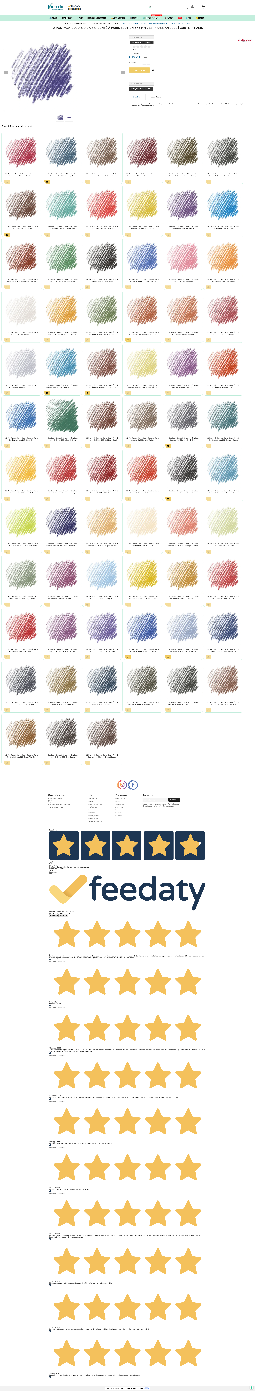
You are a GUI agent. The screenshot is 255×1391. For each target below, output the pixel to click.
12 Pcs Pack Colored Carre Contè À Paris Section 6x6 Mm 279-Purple (223, 333)
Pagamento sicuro (95, 804)
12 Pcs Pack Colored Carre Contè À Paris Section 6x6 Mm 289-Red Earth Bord (102, 439)
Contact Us (92, 807)
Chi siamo (92, 801)
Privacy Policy (93, 816)
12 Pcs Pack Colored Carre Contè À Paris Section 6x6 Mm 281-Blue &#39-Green (62, 386)
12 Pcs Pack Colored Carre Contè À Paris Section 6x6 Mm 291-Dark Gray (183, 439)
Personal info (120, 798)
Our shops (92, 813)
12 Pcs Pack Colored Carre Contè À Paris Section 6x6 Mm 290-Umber (142, 439)
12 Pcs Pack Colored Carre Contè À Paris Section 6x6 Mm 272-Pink (183, 280)
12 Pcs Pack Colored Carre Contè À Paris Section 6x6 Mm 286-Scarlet (223, 386)
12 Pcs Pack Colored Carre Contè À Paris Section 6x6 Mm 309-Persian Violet (62, 597)
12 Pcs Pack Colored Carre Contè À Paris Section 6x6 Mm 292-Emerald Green (223, 439)
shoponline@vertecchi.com (60, 804)
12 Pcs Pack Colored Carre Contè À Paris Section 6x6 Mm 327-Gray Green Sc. (183, 703)
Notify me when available (142, 43)
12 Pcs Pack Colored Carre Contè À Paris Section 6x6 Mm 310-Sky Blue (102, 597)
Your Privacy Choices (135, 1388)
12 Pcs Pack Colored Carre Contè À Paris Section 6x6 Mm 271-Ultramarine (142, 280)
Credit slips (119, 804)
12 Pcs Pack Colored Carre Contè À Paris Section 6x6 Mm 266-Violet (183, 228)
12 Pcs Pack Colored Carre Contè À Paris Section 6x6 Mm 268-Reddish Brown (21, 280)
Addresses (119, 807)
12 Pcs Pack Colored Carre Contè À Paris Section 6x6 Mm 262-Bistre (21, 228)
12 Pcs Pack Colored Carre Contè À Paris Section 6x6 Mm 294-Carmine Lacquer (62, 492)
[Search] (150, 7)
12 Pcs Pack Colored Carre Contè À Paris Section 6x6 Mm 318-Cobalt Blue (142, 650)
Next (123, 72)
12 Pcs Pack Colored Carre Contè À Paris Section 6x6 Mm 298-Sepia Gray (183, 492)
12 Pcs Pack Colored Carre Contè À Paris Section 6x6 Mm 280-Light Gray (21, 386)
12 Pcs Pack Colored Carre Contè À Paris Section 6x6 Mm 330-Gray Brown (62, 756)
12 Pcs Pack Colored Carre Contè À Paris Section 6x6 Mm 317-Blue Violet (102, 650)
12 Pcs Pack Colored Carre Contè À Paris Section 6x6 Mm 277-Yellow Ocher (142, 333)
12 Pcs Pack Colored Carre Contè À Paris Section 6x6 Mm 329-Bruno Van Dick (21, 756)
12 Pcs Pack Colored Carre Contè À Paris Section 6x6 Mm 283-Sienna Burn (102, 386)
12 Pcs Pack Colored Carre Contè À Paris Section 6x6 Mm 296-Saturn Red (142, 492)
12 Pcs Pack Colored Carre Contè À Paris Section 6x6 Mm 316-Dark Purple (62, 650)
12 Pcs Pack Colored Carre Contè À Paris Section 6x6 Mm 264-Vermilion (102, 228)
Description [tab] (137, 97)
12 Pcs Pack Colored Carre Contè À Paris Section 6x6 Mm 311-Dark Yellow (142, 597)
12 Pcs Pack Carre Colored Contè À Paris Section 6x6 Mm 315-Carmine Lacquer (142, 175)
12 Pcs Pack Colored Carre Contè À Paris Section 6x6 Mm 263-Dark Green (62, 228)
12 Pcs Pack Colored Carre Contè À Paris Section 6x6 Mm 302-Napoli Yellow (102, 545)
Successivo (63, 915)
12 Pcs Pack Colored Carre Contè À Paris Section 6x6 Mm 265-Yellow (142, 228)
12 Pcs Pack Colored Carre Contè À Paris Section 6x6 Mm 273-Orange (223, 280)
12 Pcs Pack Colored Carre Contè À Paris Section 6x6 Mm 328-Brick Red (223, 703)
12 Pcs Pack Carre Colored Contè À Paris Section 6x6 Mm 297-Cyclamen (21, 175)
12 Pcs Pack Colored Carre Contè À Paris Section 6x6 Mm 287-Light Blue (21, 439)
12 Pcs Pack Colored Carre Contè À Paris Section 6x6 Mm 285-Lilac (183, 386)
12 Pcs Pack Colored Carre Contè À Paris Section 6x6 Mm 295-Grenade (102, 492)
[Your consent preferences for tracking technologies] (251, 1387)
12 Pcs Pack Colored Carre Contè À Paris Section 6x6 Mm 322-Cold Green (62, 703)
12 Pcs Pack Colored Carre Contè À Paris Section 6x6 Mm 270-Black (102, 280)
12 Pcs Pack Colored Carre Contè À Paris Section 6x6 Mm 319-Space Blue (183, 650)
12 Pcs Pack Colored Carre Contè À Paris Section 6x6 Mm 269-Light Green (62, 280)
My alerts (118, 816)
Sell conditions (93, 798)
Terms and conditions (96, 821)
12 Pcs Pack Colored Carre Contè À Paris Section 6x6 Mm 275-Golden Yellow (62, 333)
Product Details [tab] (155, 97)
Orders (117, 801)
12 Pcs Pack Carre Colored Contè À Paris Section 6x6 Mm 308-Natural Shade (102, 175)
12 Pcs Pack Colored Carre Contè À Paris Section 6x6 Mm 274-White (21, 333)
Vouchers (118, 810)
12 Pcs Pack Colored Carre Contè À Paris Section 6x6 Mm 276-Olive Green (102, 333)
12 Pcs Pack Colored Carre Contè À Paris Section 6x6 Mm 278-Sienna (183, 333)
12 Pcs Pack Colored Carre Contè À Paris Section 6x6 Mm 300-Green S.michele (21, 545)
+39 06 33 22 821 (57, 807)
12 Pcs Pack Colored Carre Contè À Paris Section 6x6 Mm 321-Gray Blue (21, 703)
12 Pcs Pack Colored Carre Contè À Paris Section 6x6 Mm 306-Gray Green (21, 597)
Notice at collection (114, 1388)
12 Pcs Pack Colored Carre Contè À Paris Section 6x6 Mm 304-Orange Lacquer (183, 545)
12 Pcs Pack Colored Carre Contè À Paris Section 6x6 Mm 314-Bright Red (21, 650)
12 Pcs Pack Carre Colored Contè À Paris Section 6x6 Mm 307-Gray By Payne (62, 175)
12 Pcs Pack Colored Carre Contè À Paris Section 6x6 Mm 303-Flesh (142, 545)
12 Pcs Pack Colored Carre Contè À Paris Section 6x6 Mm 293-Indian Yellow (21, 492)
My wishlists (119, 813)
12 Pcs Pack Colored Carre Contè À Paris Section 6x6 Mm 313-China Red (223, 597)
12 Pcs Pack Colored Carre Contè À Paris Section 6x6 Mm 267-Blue (223, 228)
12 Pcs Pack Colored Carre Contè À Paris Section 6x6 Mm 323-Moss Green (102, 703)
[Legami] (180, 18)
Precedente (54, 915)
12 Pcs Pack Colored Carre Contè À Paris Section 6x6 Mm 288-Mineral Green (62, 439)
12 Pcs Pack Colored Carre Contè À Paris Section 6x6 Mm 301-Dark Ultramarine (62, 545)
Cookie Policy (93, 818)
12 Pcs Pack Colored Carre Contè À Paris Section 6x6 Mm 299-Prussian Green (223, 492)
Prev (6, 72)
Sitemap (91, 810)
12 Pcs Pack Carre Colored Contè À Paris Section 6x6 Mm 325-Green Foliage (183, 175)
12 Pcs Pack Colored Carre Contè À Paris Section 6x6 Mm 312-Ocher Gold (183, 597)
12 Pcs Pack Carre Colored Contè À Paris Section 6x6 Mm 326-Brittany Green (223, 175)
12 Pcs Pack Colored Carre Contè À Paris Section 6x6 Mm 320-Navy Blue (223, 650)
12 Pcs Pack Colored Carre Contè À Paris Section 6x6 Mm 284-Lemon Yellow (142, 386)
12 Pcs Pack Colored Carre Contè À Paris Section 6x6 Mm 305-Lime (223, 545)
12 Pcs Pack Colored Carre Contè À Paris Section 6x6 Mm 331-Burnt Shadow (102, 756)
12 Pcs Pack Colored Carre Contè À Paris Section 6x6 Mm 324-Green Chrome (142, 703)
